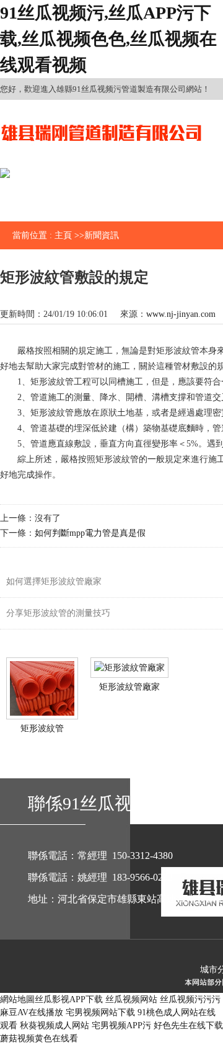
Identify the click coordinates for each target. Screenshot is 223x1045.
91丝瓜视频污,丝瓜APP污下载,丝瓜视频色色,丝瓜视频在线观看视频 (108, 38)
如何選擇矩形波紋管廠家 (54, 581)
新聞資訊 (101, 235)
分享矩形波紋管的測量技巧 (58, 613)
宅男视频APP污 (121, 1025)
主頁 (63, 235)
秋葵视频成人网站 (54, 1025)
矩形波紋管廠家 (129, 686)
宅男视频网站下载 (100, 1012)
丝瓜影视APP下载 (69, 999)
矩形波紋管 (42, 728)
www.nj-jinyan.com (181, 314)
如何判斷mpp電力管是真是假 (90, 533)
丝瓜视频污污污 (190, 999)
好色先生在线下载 (188, 1025)
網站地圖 (17, 999)
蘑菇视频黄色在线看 (39, 1038)
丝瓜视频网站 (131, 999)
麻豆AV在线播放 (31, 1012)
